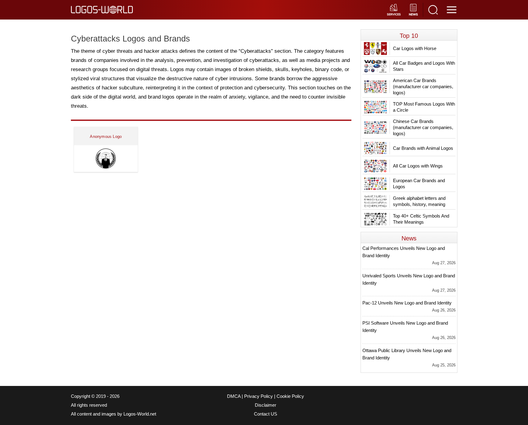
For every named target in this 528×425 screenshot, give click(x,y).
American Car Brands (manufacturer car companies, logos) (423, 86)
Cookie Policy (290, 396)
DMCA (233, 396)
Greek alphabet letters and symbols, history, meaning (419, 201)
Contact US (265, 414)
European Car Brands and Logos (419, 183)
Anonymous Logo (106, 136)
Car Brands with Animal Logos (423, 148)
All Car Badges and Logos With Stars (424, 66)
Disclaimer (265, 405)
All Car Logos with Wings (418, 165)
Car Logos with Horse (414, 48)
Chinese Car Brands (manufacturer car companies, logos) (423, 127)
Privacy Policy (258, 396)
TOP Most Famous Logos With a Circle (424, 107)
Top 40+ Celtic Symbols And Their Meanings (421, 219)
